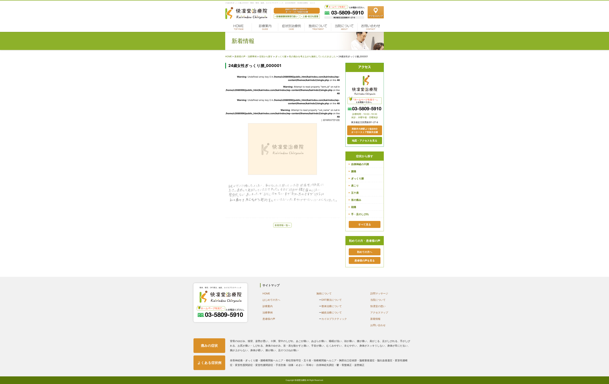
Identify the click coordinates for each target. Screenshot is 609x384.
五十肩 (355, 192)
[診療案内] (265, 27)
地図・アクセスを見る (364, 140)
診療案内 (267, 306)
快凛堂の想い (378, 306)
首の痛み (356, 199)
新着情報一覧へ (282, 225)
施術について (324, 293)
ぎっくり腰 (357, 178)
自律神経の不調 (360, 164)
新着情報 (375, 318)
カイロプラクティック (334, 318)
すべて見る (364, 224)
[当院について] (344, 27)
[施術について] (317, 27)
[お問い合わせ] (370, 27)
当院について (378, 299)
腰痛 (353, 171)
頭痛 (353, 207)
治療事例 (267, 312)
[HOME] (238, 27)
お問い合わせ (378, 325)
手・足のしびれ (360, 214)
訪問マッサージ (379, 293)
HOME (266, 293)
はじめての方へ (271, 299)
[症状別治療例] (291, 27)
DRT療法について (331, 299)
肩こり (355, 185)
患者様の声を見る (364, 260)
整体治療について (331, 306)
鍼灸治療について (331, 312)
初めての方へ (364, 251)
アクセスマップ (379, 312)
